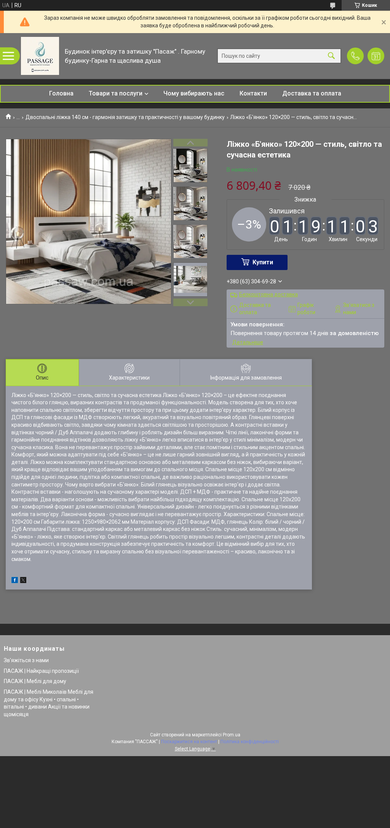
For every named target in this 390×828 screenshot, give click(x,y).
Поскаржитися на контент (189, 741)
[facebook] (14, 581)
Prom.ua (231, 734)
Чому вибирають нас (193, 93)
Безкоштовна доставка (268, 294)
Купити (263, 262)
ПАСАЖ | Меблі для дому (35, 681)
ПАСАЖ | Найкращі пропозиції (41, 671)
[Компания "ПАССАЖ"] (40, 56)
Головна (61, 93)
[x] (23, 581)
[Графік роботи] (376, 56)
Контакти (253, 93)
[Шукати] (331, 56)
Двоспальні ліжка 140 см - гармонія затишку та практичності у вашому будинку (125, 117)
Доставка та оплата (311, 93)
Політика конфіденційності (250, 741)
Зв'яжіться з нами (26, 660)
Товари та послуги (115, 93)
